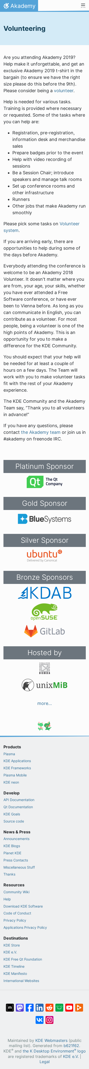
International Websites (21, 981)
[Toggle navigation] (83, 6)
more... (44, 703)
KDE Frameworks (17, 768)
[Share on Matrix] (10, 1005)
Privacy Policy (14, 920)
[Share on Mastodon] (20, 1005)
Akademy (19, 7)
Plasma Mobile (15, 775)
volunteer (63, 90)
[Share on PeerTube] (79, 1005)
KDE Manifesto (15, 973)
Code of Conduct (17, 913)
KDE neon (11, 782)
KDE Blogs (11, 846)
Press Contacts (15, 860)
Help (7, 899)
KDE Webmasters (51, 1040)
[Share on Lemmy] (59, 1005)
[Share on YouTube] (69, 1005)
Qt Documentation (18, 807)
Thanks (9, 874)
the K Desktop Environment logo (54, 1051)
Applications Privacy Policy (25, 927)
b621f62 (71, 1045)
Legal (45, 1061)
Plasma (9, 754)
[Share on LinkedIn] (40, 1005)
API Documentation (18, 800)
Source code (13, 821)
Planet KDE (12, 853)
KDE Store (11, 945)
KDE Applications (17, 761)
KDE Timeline (13, 966)
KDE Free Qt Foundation (22, 959)
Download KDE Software (23, 906)
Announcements (16, 839)
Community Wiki (16, 892)
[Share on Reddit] (49, 1005)
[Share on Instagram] (49, 1017)
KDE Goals (11, 814)
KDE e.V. (10, 952)
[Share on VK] (40, 1017)
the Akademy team (41, 432)
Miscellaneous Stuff (19, 867)
